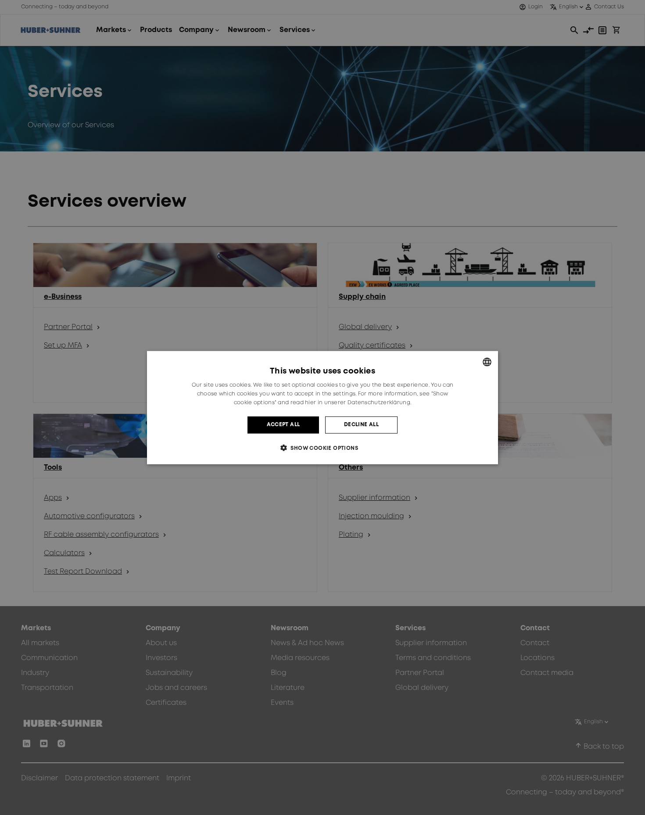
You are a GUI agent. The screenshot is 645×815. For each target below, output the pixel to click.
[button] (322, 447)
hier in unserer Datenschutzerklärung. (358, 402)
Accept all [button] (283, 424)
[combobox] (487, 361)
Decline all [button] (361, 424)
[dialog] (322, 407)
